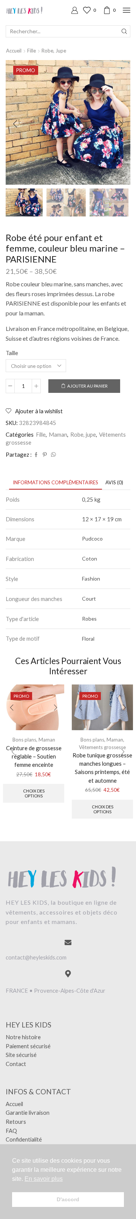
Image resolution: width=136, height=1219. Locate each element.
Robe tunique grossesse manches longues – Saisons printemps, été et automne (102, 768)
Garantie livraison (27, 1112)
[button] (15, 124)
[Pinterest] (44, 455)
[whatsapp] (52, 455)
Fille (31, 51)
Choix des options (34, 793)
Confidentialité (24, 1139)
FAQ (11, 1130)
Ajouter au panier (87, 385)
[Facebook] (36, 455)
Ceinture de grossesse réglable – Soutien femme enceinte (34, 756)
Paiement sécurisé (28, 1046)
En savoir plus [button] (44, 1179)
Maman (58, 434)
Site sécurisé (21, 1054)
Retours (16, 1121)
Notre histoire (23, 1037)
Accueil (14, 51)
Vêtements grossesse (102, 747)
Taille (12, 352)
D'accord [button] (68, 1199)
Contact (16, 1063)
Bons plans (92, 740)
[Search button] (124, 31)
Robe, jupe (54, 51)
